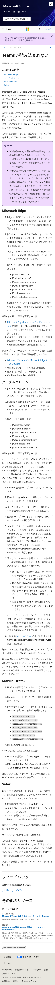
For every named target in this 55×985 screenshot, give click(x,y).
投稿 (46, 969)
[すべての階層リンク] (4, 47)
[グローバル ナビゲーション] (2, 29)
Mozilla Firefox (10, 81)
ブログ (36, 969)
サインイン (48, 29)
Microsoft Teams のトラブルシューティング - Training (26, 916)
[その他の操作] (50, 47)
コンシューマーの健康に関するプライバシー (21, 977)
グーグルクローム (11, 78)
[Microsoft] (27, 29)
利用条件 (6, 981)
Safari (6, 85)
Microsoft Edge (11, 74)
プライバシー (7, 973)
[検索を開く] (39, 29)
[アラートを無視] (51, 4)
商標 (15, 981)
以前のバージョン (22, 969)
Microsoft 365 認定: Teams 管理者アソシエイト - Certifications (23, 928)
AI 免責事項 (7, 969)
